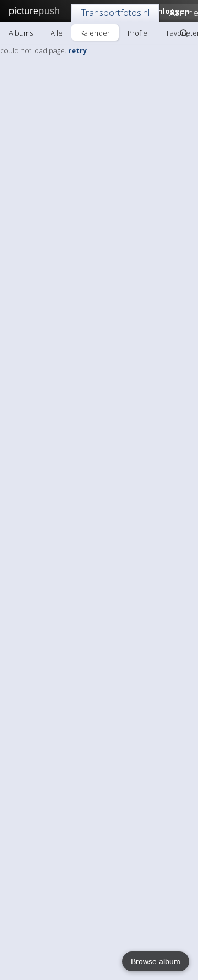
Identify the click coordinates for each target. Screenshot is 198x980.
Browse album (155, 961)
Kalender (95, 33)
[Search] (184, 33)
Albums (21, 33)
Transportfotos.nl (115, 12)
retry (77, 50)
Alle (57, 33)
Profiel (138, 33)
